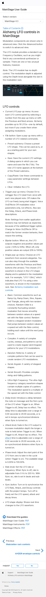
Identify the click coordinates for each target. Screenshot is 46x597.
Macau (6, 586)
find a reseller (15, 582)
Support (10, 572)
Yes (17, 566)
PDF (27, 520)
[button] (13, 28)
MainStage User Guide (14, 9)
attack (8, 438)
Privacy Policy (17, 592)
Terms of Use (6, 592)
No (32, 566)
